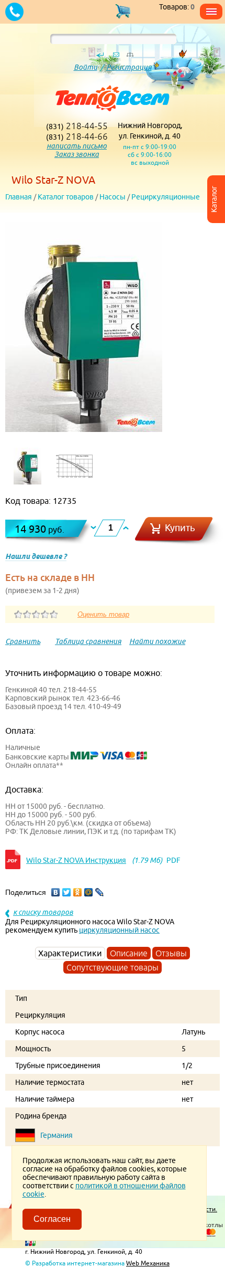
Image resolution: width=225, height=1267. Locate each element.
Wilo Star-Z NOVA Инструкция (76, 860)
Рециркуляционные (165, 197)
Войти (85, 67)
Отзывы (171, 953)
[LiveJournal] (99, 892)
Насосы (112, 197)
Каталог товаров (66, 197)
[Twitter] (66, 892)
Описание (129, 953)
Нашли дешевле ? (35, 556)
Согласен (52, 1219)
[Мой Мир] (88, 892)
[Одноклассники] (77, 892)
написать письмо (77, 146)
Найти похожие (157, 641)
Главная (18, 197)
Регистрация (129, 67)
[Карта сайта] (129, 57)
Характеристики (70, 953)
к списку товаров (43, 912)
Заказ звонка (76, 154)
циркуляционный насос (119, 930)
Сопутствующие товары (112, 967)
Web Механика (148, 1263)
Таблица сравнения (88, 641)
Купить (180, 527)
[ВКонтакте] (55, 892)
